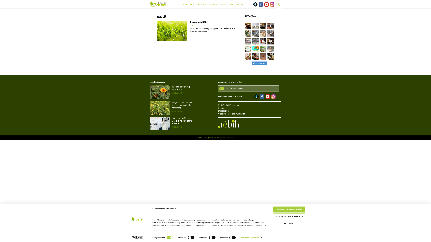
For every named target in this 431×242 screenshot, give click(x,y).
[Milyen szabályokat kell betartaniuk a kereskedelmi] (255, 33)
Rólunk (223, 4)
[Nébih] (228, 128)
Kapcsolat (240, 4)
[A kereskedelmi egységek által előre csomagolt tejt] (263, 33)
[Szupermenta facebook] (261, 6)
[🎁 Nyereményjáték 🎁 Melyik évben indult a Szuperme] (255, 49)
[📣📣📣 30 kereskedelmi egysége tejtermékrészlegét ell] (255, 41)
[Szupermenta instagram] (271, 6)
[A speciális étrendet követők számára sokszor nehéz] (248, 33)
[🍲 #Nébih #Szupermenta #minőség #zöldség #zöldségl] (248, 56)
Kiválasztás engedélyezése (289, 217)
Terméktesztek (187, 4)
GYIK (231, 4)
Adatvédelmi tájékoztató (228, 105)
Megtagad (289, 224)
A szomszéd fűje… (199, 22)
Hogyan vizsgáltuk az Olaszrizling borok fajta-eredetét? (182, 121)
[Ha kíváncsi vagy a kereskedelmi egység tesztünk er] (270, 33)
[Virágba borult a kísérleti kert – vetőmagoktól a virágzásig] (160, 108)
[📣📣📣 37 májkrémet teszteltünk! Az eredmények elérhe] (263, 26)
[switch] (191, 237)
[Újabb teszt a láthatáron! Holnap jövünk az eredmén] (270, 26)
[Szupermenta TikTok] (255, 6)
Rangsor (201, 4)
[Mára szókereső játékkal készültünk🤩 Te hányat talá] (248, 49)
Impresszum (223, 111)
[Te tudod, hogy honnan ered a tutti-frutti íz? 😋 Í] (270, 56)
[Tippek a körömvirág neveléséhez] (160, 92)
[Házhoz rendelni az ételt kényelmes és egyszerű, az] (255, 56)
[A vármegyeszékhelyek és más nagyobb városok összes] (248, 41)
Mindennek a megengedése (289, 209)
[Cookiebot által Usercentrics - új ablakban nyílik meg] (137, 237)
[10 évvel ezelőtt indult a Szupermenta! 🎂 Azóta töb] (263, 49)
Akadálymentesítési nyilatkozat (231, 114)
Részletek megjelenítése (249, 238)
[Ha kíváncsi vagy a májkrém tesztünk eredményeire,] (255, 26)
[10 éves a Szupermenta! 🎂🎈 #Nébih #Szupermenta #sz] (270, 49)
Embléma (213, 4)
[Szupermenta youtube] (266, 6)
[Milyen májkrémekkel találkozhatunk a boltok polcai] (248, 26)
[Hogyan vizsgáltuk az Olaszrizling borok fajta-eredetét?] (160, 123)
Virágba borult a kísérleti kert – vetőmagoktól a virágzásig (182, 105)
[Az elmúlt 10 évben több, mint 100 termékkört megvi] (270, 41)
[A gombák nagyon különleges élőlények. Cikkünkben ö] (263, 56)
